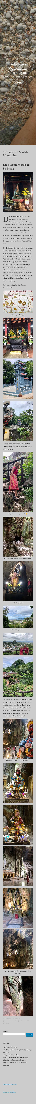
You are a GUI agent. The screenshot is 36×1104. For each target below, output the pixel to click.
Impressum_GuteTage (9, 1092)
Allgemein (17, 1018)
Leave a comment (10, 1021)
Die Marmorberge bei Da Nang (16, 167)
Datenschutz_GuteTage (10, 1084)
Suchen (5, 1031)
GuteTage (8, 1018)
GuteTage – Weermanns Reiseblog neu (18, 68)
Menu (19, 82)
